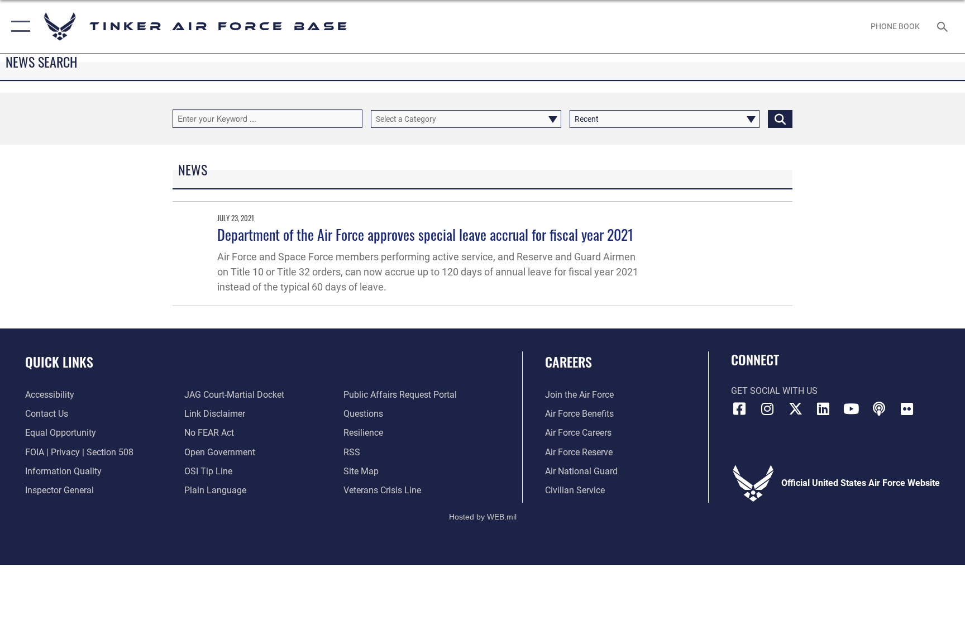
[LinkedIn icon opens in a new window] (823, 409)
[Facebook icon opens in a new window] (739, 409)
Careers (568, 361)
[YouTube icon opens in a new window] (851, 409)
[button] (18, 26)
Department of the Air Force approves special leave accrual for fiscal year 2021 (425, 234)
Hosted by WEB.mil (483, 516)
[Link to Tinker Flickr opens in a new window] (907, 409)
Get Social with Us (774, 390)
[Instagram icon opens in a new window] (767, 409)
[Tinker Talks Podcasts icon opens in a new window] (879, 409)
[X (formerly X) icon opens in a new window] (795, 409)
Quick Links (59, 361)
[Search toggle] (944, 26)
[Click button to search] (780, 119)
